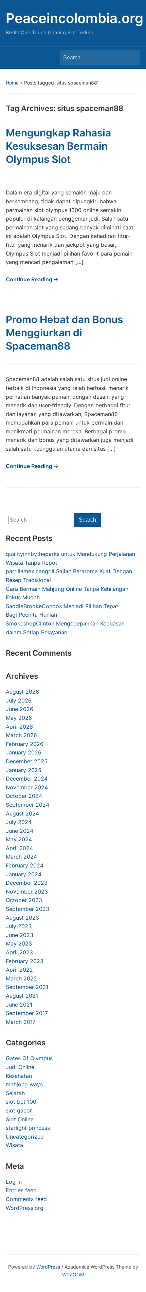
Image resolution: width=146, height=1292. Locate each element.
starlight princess (28, 1127)
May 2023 (19, 943)
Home (12, 83)
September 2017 (27, 1013)
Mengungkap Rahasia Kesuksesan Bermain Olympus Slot (58, 146)
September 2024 (27, 804)
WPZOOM (73, 1274)
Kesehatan (19, 1075)
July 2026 (19, 700)
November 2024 (27, 787)
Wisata (14, 1145)
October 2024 (24, 795)
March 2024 (21, 856)
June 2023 (19, 935)
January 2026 (23, 752)
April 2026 (19, 726)
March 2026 (21, 735)
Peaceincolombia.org (74, 18)
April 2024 (19, 848)
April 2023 (19, 952)
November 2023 (27, 891)
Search (132, 57)
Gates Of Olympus (29, 1058)
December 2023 (27, 882)
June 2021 (19, 1004)
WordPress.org (24, 1207)
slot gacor (19, 1110)
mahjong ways (24, 1084)
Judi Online (20, 1067)
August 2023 (22, 917)
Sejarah (15, 1093)
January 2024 (23, 874)
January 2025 (23, 770)
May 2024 (19, 839)
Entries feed (21, 1190)
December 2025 (27, 761)
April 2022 (19, 969)
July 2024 (19, 822)
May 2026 (19, 717)
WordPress (48, 1267)
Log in (14, 1181)
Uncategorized (25, 1136)
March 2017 (21, 1021)
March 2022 (21, 978)
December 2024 (27, 778)
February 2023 (24, 961)
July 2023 (19, 926)
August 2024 (22, 813)
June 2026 (19, 709)
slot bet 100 (21, 1101)
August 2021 (22, 995)
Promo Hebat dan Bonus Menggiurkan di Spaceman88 (64, 332)
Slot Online (20, 1119)
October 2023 (24, 900)
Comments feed (26, 1199)
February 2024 (24, 865)
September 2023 (27, 908)
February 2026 (24, 744)
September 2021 (27, 987)
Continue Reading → (32, 279)
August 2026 (22, 691)
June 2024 (19, 830)
